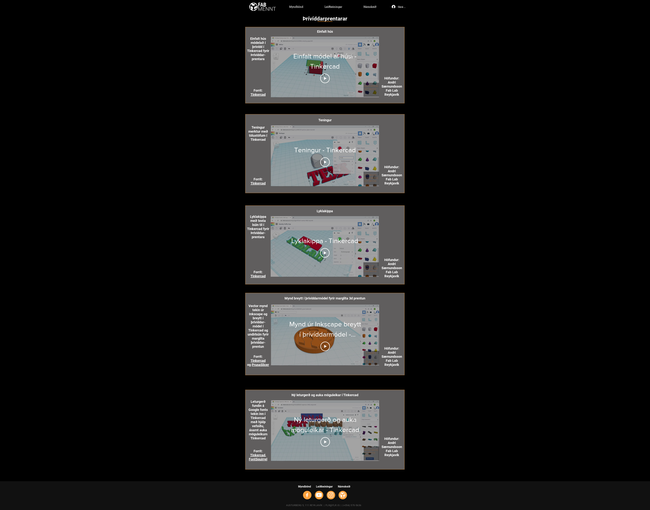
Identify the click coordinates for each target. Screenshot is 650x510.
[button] (325, 18)
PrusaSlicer (260, 365)
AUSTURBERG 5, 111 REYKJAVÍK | (305, 505)
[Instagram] (330, 494)
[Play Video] (325, 78)
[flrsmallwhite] (342, 495)
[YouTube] (318, 494)
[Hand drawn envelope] (262, 7)
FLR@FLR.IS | (334, 505)
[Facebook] (307, 495)
